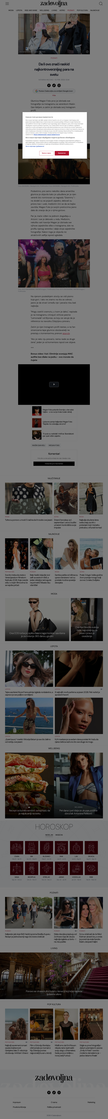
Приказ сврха (46, 153)
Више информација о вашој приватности (47, 134)
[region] (54, 135)
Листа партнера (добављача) (35, 146)
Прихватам (62, 153)
